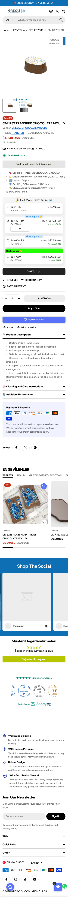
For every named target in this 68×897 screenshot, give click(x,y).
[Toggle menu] (4, 11)
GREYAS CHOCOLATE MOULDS (29, 127)
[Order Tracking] (51, 11)
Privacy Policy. (10, 828)
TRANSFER (17, 132)
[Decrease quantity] (13, 229)
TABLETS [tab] (8, 475)
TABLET (6, 530)
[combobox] (34, 20)
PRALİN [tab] (21, 475)
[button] (34, 320)
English (35, 862)
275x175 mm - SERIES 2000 (28, 30)
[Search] (61, 20)
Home (6, 30)
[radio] (34, 208)
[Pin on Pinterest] (35, 447)
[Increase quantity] (27, 229)
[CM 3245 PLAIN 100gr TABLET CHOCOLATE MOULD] (26, 504)
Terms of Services (44, 825)
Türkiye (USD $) (15, 862)
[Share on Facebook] (16, 447)
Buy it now (34, 308)
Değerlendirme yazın (34, 659)
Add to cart (34, 271)
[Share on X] (26, 447)
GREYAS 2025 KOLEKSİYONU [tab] (45, 475)
